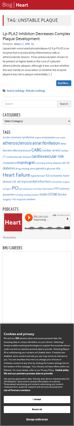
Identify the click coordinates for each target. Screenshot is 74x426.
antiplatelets (49, 137)
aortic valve (60, 137)
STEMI (52, 194)
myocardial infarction (36, 181)
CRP (64, 163)
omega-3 (7, 188)
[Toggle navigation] (66, 5)
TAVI (14, 199)
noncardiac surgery (60, 181)
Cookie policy (62, 370)
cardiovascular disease (18, 156)
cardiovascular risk (47, 156)
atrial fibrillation (46, 143)
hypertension (38, 175)
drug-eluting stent (25, 168)
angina (38, 137)
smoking (19, 195)
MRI (19, 181)
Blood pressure (22, 150)
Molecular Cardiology (35, 90)
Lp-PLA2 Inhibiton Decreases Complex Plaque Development (36, 36)
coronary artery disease (48, 163)
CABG (36, 150)
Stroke (62, 194)
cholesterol (9, 163)
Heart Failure (16, 175)
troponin (21, 199)
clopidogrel (26, 162)
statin (43, 194)
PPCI (57, 188)
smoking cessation (31, 195)
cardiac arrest (51, 150)
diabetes (9, 168)
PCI (15, 188)
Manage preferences (37, 419)
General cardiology (15, 90)
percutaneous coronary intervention (36, 188)
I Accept (37, 399)
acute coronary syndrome (18, 137)
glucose (51, 168)
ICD (48, 175)
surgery (7, 199)
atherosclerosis (17, 143)
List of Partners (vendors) (17, 390)
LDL (14, 181)
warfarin (31, 199)
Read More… (64, 83)
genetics (41, 168)
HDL (58, 168)
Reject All (37, 409)
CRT (68, 163)
